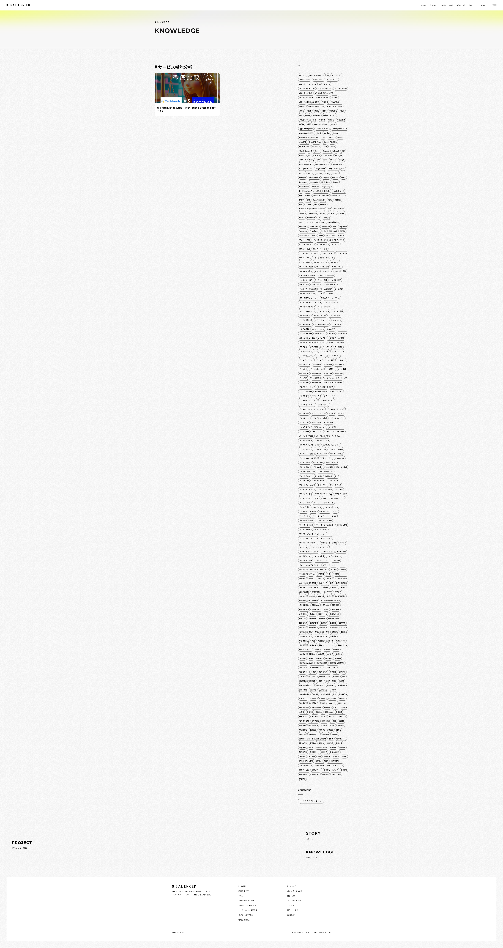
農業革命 (336, 756)
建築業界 (318, 649)
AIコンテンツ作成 (340, 88)
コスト (320, 293)
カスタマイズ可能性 (306, 266)
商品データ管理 (313, 632)
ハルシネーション (305, 440)
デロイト (341, 413)
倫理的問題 (335, 605)
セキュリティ (322, 338)
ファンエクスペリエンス (323, 476)
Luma (328, 182)
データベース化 (304, 364)
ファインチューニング (325, 471)
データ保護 (317, 364)
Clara (325, 146)
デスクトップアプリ (319, 413)
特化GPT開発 (316, 707)
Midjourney (326, 186)
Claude (332, 146)
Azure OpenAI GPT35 (339, 128)
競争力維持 (326, 721)
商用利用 (325, 632)
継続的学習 (303, 730)
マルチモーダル (326, 538)
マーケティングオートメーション (325, 516)
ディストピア (342, 378)
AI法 (300, 115)
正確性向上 (323, 690)
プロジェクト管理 (305, 494)
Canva (335, 133)
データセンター (334, 356)
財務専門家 (303, 752)
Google (342, 160)
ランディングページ (334, 556)
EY (341, 155)
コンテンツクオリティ (307, 307)
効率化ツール (322, 614)
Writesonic (333, 231)
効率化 (312, 614)
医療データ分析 (333, 618)
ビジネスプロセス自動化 (308, 458)
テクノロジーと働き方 (325, 387)
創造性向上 (303, 614)
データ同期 (342, 369)
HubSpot (302, 177)
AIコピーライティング (307, 88)
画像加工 (310, 712)
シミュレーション (318, 329)
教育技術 (333, 672)
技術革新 (337, 658)
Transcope (303, 231)
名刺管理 (302, 632)
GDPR (325, 160)
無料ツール (342, 703)
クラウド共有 (316, 284)
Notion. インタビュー (321, 195)
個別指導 (325, 605)
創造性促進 (335, 609)
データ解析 (303, 378)
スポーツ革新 (342, 333)
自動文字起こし (313, 734)
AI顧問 (309, 124)
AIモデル (302, 106)
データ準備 (339, 373)
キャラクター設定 (321, 280)
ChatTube (316, 146)
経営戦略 (324, 725)
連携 (300, 761)
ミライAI (343, 543)
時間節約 (311, 681)
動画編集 (322, 618)
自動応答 (302, 734)
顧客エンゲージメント (335, 765)
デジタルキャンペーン (307, 405)
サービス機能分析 (305, 320)
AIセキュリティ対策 (306, 97)
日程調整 (302, 681)
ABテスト (302, 75)
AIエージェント (332, 79)
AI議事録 (331, 120)
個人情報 (302, 600)
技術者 (310, 658)
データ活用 (328, 373)
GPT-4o (319, 173)
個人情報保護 (313, 600)
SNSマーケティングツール (308, 222)
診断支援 (339, 743)
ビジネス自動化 (341, 467)
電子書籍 (334, 761)
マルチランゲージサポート (308, 543)
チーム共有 (339, 347)
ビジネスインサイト (322, 440)
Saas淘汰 (302, 213)
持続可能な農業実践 (337, 663)
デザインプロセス (336, 391)
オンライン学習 (304, 262)
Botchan (327, 133)
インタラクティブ (319, 240)
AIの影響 (325, 102)
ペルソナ (313, 511)
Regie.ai (323, 204)
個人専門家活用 (339, 596)
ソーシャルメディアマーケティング (311, 342)
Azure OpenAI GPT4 (306, 133)
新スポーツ (312, 676)
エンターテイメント (320, 249)
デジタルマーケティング (336, 409)
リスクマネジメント (322, 560)
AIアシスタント (304, 79)
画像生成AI (329, 712)
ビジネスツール (320, 449)
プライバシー (304, 480)
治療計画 (315, 694)
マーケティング (304, 516)
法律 (334, 694)
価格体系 (311, 596)
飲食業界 (302, 779)
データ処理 (338, 364)
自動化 (338, 730)
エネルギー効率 (304, 249)
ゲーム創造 (339, 289)
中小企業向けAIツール (307, 574)
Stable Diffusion (333, 222)
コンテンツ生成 (304, 315)
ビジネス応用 (318, 462)
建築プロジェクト (305, 649)
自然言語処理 (321, 739)
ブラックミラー (332, 480)
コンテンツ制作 (323, 311)
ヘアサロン (317, 507)
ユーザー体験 (341, 551)
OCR (308, 200)
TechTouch (325, 226)
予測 (328, 574)
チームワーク (327, 347)
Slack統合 (326, 218)
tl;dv (334, 226)
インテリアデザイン (306, 244)
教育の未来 (323, 672)
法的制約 (313, 698)
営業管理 (335, 632)
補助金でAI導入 (244, 920)
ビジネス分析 (339, 458)
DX (309, 155)
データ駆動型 (314, 378)
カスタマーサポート (320, 262)
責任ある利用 (334, 752)
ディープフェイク (328, 378)
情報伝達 (336, 649)
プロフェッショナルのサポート (334, 498)
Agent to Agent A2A (316, 75)
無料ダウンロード (328, 703)
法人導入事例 (325, 694)
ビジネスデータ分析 (306, 454)
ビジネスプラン (321, 454)
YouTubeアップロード (307, 235)
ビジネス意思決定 (332, 462)
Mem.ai (335, 182)
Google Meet (320, 169)
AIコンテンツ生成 (305, 93)
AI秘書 (313, 120)
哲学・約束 (291, 895)
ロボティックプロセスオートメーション (313, 569)
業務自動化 (303, 690)
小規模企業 (312, 645)
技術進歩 (328, 658)
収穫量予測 (312, 627)
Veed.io (323, 231)
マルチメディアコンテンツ (308, 538)
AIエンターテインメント (307, 84)
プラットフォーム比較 (307, 485)
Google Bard (337, 164)
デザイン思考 (304, 396)
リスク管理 (336, 560)
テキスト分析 (304, 382)
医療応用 (324, 623)
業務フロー (320, 685)
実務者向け (322, 641)
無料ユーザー (304, 707)
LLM (322, 182)
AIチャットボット (322, 97)
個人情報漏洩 (304, 605)
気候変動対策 (304, 694)
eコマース (302, 160)
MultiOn (327, 191)
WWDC (342, 231)
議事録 (310, 747)
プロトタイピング (341, 494)
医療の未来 (303, 623)
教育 (314, 672)
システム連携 (304, 329)
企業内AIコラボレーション (308, 587)
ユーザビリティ (304, 556)
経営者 (332, 725)
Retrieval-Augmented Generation (312, 209)
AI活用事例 (316, 115)
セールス (311, 338)
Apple (333, 124)
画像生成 (319, 712)
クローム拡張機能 (325, 289)
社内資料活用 (304, 721)
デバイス (332, 413)
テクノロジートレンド (307, 387)
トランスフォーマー (337, 418)
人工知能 (328, 578)
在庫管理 (344, 632)
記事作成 (330, 743)
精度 (334, 721)
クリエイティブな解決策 (307, 289)
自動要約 (325, 734)
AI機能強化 (333, 111)
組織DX (341, 721)
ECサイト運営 (327, 155)
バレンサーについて (294, 891)
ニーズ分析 (333, 427)
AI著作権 (322, 120)
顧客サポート (316, 770)
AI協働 (309, 111)
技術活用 (302, 658)
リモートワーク (328, 565)
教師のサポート (304, 672)
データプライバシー (306, 360)
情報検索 (311, 654)
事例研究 (302, 578)
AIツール (334, 97)
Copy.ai (326, 151)
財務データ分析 (321, 747)
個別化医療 (315, 605)
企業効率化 (325, 587)
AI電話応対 (341, 120)
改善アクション (332, 667)
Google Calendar (305, 169)
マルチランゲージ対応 (329, 543)
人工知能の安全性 (340, 578)
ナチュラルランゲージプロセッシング (312, 427)
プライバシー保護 (318, 480)
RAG (315, 204)
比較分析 (333, 690)
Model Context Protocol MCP (310, 191)
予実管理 (321, 574)
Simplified (311, 218)
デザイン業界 (316, 396)
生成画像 (344, 707)
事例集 (310, 578)
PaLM (323, 200)
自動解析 (335, 734)
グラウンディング (330, 284)
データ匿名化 (330, 369)
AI (328, 75)
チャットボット (304, 351)
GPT (343, 169)
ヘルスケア (303, 511)
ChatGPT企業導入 (330, 142)
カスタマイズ (335, 262)
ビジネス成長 (316, 467)
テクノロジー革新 (321, 391)
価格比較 (321, 596)
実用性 (330, 641)
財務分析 (333, 747)
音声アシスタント (305, 765)
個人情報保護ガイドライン (330, 600)
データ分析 (303, 369)
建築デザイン (342, 645)
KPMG (343, 177)
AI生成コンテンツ (329, 115)
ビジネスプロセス (336, 454)
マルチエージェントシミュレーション (312, 534)
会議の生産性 (304, 592)
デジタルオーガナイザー (308, 400)
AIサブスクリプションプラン (325, 93)
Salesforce (313, 213)
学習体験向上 (304, 641)
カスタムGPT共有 (305, 271)
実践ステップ (340, 641)
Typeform (314, 231)
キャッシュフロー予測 (307, 275)
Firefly (311, 160)
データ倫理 (328, 364)
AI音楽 (301, 124)
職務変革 (313, 730)
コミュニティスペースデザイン (310, 302)
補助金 (321, 743)
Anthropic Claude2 (321, 124)
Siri (319, 218)
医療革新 (342, 623)
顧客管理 (325, 774)
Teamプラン (313, 226)
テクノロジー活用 (305, 391)
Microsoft (315, 186)
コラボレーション (330, 302)
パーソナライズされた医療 (335, 431)
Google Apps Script (322, 164)
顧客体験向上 (304, 774)
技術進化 (319, 658)
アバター (341, 235)
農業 (319, 756)
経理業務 (341, 725)
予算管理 (336, 574)
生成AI (335, 707)
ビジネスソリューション (331, 445)
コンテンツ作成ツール (307, 311)
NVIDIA (301, 200)
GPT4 (327, 173)
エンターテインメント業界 (308, 253)
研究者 (323, 716)
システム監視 (336, 324)
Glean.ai (333, 160)
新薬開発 (336, 676)
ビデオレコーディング (307, 471)
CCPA (323, 137)
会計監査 (344, 587)
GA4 (318, 160)
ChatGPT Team (315, 142)
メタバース (303, 547)
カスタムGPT (336, 266)
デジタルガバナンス (326, 400)
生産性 (301, 712)
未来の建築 (332, 681)
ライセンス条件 (318, 556)
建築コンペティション (327, 645)
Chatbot (331, 137)
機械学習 (313, 690)
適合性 (318, 761)
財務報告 (342, 747)
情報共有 (302, 654)
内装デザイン (304, 609)
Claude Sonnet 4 (305, 151)
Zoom (320, 235)
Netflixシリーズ (338, 191)
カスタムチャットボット (323, 271)
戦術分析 (339, 654)
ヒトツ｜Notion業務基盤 (247, 910)
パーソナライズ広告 (306, 436)
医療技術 (333, 623)
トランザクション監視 (319, 418)
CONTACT (290, 915)
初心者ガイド (316, 609)
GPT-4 (310, 173)
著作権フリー (341, 739)
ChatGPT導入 (304, 146)
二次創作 (319, 578)
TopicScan (343, 226)
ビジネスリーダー (325, 458)
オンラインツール (305, 258)
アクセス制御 (330, 235)
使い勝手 (338, 592)
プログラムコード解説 (324, 489)
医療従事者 (314, 623)
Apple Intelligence (306, 128)
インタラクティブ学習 (336, 240)
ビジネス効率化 (304, 462)
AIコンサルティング (325, 88)
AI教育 (324, 111)
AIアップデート (318, 79)
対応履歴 (302, 645)
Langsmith (314, 182)
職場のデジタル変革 (326, 730)
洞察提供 (342, 698)
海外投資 (302, 703)
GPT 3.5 (302, 173)
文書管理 (302, 676)
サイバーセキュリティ (322, 320)
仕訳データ (323, 583)
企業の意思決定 (341, 583)
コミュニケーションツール (330, 298)
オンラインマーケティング (324, 258)
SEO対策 (331, 213)
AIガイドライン (324, 84)
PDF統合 (338, 200)
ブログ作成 (339, 489)
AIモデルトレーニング (316, 106)
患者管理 (327, 649)
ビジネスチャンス (305, 449)
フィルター (339, 476)
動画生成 (302, 618)
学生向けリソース (321, 636)
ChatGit (340, 137)
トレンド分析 (316, 422)
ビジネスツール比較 (336, 449)
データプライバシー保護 (325, 360)
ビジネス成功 (304, 467)
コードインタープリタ (307, 293)
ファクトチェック (305, 476)
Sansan (322, 213)
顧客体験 (344, 770)
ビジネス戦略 (328, 467)
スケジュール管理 (305, 333)
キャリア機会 (304, 284)
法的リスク (303, 698)
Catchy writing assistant (308, 137)
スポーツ (332, 333)
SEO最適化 (341, 213)
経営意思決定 (313, 725)
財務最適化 (314, 752)
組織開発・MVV (243, 891)
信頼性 (329, 596)
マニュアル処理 (304, 529)
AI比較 (342, 111)
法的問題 (322, 698)
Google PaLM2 (333, 169)
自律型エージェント (306, 739)
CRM (343, 151)
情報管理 (321, 654)
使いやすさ (328, 592)
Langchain (303, 182)
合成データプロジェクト (338, 627)
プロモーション (304, 503)
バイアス (319, 436)
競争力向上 (315, 721)
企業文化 (335, 587)
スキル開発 (331, 329)
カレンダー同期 (340, 271)
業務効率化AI (342, 685)
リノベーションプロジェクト (309, 565)
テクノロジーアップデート (333, 382)
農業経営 (327, 756)
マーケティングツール (307, 520)
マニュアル (343, 525)
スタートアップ (320, 333)
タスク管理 (303, 347)
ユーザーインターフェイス (308, 551)
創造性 (326, 609)
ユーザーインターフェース (319, 547)
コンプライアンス (335, 315)
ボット (335, 511)
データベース (341, 360)
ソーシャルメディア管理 (335, 342)
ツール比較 (325, 351)
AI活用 (307, 115)
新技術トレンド (324, 676)
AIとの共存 (315, 102)
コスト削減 (329, 293)
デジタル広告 (304, 413)
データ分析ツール (316, 369)
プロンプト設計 (304, 507)
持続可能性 (303, 667)
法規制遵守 (332, 698)
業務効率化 (331, 685)
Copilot (317, 151)
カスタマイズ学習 (322, 266)
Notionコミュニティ (339, 195)
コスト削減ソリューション (308, 298)
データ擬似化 (304, 373)
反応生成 (302, 627)
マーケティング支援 (306, 525)
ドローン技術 (328, 422)
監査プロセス (304, 716)
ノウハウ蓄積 (304, 431)
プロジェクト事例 (294, 900)
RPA (329, 209)
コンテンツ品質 (337, 311)
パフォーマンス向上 (333, 436)
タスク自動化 (314, 347)
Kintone (335, 177)
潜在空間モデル (313, 703)
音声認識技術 (319, 765)
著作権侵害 (303, 743)
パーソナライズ (317, 431)
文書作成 (342, 672)
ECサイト (316, 155)
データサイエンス (338, 351)
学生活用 (333, 636)
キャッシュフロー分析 (326, 275)
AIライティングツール (334, 106)
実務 (313, 641)
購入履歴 (311, 756)
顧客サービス (304, 770)
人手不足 (302, 583)
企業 (331, 583)
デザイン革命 (328, 396)
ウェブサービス (321, 244)
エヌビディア (335, 244)
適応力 (326, 761)
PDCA (330, 200)
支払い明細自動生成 (317, 667)
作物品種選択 (316, 592)
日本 (343, 676)
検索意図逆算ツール (306, 685)
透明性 (344, 756)
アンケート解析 (304, 240)
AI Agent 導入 (337, 75)
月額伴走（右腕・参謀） (246, 900)
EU (336, 155)
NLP (300, 195)
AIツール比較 (304, 102)
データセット (321, 356)
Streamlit (303, 226)
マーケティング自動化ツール (326, 525)
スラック (302, 338)
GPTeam (335, 173)
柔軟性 (341, 681)
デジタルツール (323, 405)
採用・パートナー (293, 910)
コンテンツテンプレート (326, 307)
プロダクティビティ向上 (323, 494)
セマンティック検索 (337, 338)
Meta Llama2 (304, 186)
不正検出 (333, 569)
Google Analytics (305, 164)
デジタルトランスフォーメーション (311, 409)
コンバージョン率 (319, 315)
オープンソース (341, 253)
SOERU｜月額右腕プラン (248, 905)
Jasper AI (326, 177)
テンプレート (304, 418)
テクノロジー (316, 382)
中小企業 (343, 569)
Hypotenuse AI (314, 177)
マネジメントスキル (320, 529)
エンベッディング (327, 253)
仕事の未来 (312, 583)
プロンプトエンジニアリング (323, 503)
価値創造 (302, 596)
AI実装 (240, 895)
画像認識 (339, 712)
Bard (319, 133)
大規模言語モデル (305, 636)
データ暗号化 (316, 373)
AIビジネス (335, 102)
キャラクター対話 (305, 280)
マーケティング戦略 (325, 520)
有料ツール (322, 681)
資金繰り (302, 756)
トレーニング (304, 422)
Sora (322, 222)
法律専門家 (343, 694)
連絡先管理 (309, 761)
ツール (315, 351)
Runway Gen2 (339, 209)
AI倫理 (301, 111)
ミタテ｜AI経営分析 (245, 915)
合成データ (323, 627)
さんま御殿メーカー (322, 324)
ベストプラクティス (331, 507)
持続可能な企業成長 (306, 663)
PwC (301, 204)
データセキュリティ (306, 356)
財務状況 (324, 752)
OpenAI (316, 200)
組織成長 (302, 725)
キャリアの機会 (335, 280)
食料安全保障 (336, 774)
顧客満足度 (315, 774)
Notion (307, 195)
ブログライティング (306, 489)
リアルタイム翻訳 (305, 560)
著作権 (331, 739)
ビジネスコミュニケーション (309, 445)
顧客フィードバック (331, 770)
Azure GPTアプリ (322, 128)
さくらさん (337, 320)
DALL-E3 (302, 155)
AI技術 (316, 111)
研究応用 (315, 716)
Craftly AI (335, 151)
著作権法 (313, 743)
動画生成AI (312, 618)
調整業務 (302, 747)
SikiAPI (301, 218)
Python (308, 204)
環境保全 (327, 707)
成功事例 (330, 654)
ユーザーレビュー (327, 551)
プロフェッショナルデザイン (309, 498)
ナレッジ (290, 905)
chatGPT (302, 142)
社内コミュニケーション (337, 716)
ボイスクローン (324, 511)
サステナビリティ (305, 324)
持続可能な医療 (321, 663)
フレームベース (335, 485)
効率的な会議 (334, 614)
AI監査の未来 (304, 120)
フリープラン (322, 485)
